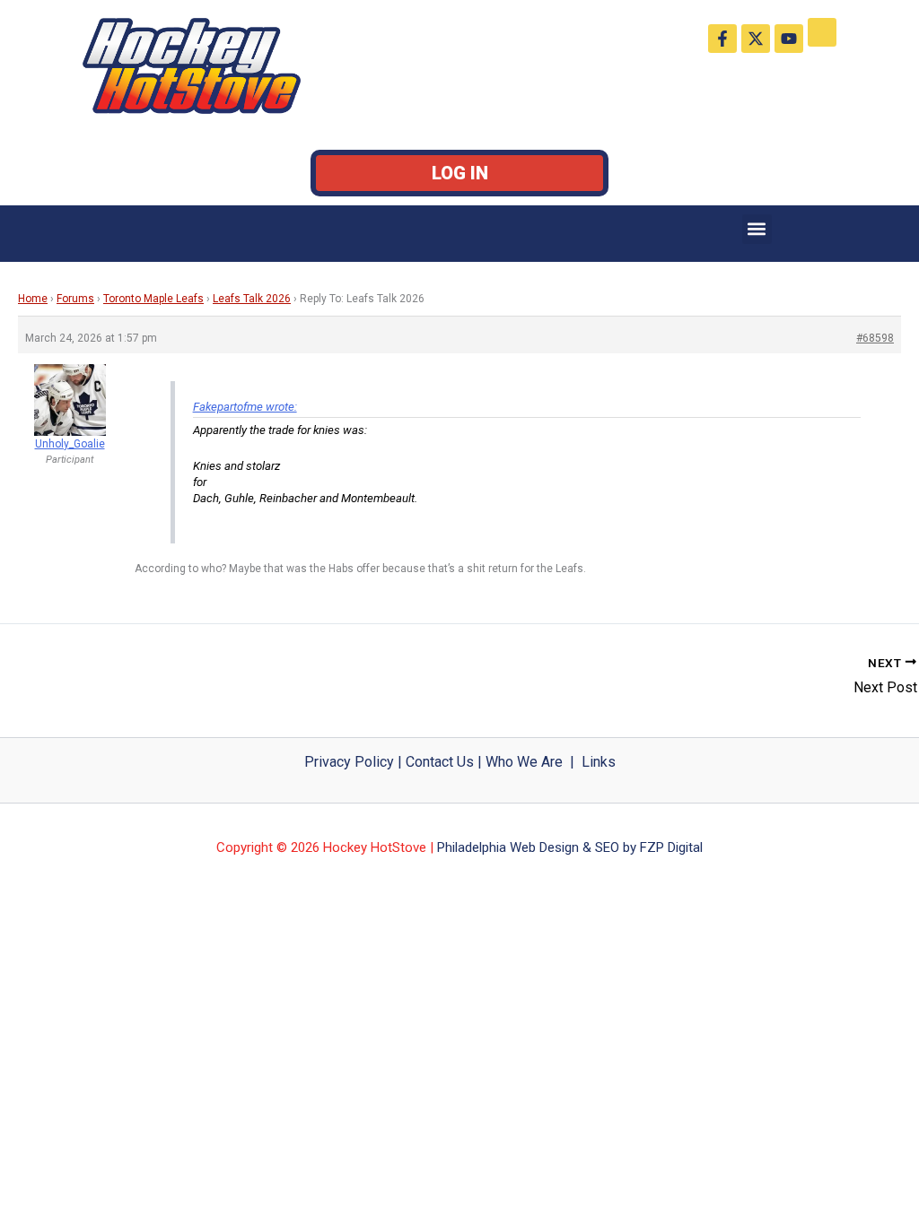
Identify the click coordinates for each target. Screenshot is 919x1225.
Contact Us (440, 761)
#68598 (875, 338)
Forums (75, 298)
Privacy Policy (349, 761)
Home (33, 298)
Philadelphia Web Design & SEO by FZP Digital (570, 847)
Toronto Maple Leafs (153, 298)
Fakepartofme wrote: (245, 406)
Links (599, 761)
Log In (460, 173)
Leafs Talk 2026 (252, 298)
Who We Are (524, 761)
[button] (757, 229)
